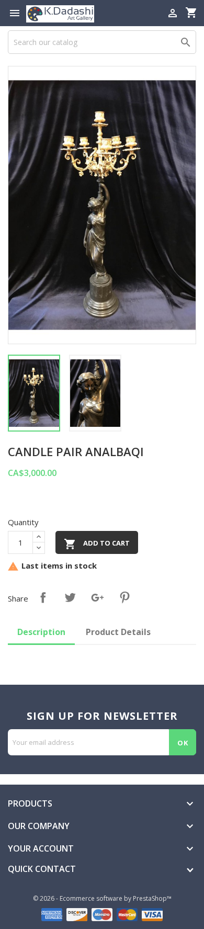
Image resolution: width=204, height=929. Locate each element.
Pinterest (124, 597)
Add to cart (97, 544)
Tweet (70, 597)
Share (42, 597)
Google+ (97, 597)
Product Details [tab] (118, 632)
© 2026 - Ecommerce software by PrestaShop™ (102, 898)
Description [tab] (41, 632)
